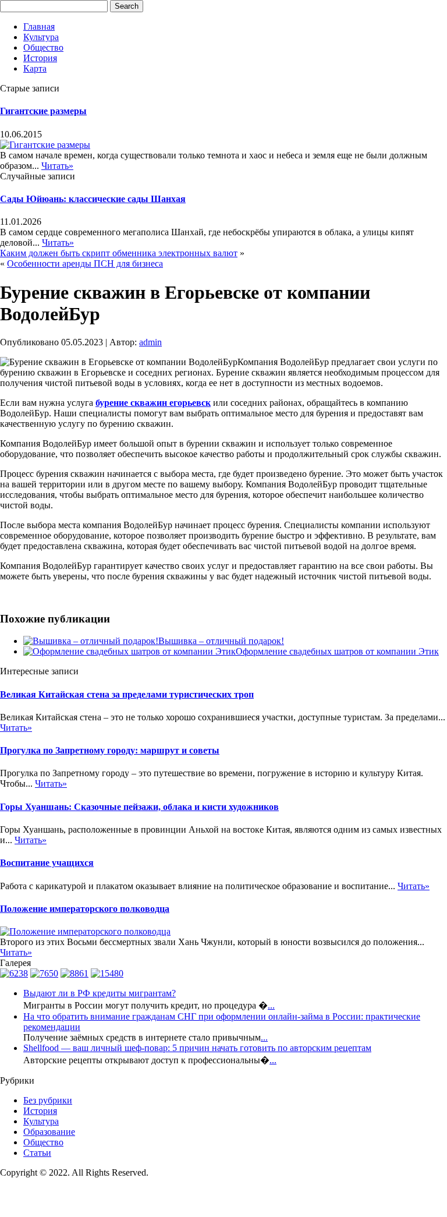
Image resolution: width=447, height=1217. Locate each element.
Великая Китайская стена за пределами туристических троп (127, 694)
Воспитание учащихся (47, 863)
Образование (49, 1132)
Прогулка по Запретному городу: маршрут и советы (109, 750)
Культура (41, 37)
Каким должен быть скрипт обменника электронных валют (118, 253)
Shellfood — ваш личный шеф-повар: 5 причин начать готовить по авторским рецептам (197, 1048)
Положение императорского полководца (84, 909)
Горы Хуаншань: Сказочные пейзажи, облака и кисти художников (139, 807)
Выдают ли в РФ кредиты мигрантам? (99, 993)
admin (150, 342)
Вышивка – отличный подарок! (221, 641)
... (271, 1005)
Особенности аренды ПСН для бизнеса (85, 263)
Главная (39, 26)
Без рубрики (47, 1100)
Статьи (37, 1153)
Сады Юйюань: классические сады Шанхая (93, 199)
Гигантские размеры (43, 111)
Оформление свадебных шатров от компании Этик (337, 651)
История (40, 58)
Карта (35, 68)
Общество (43, 47)
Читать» (57, 166)
